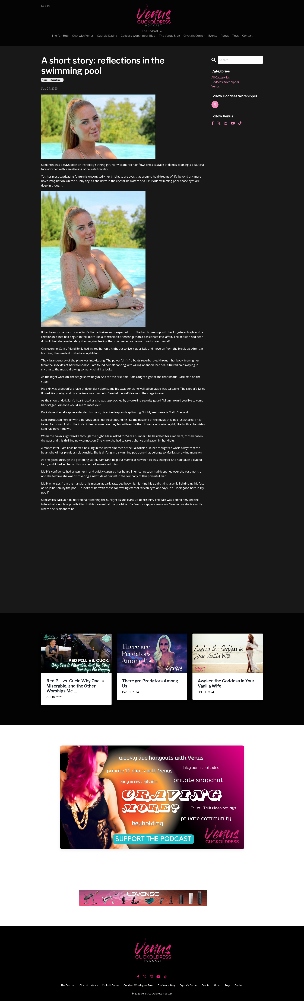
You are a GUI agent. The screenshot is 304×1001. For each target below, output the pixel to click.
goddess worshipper (52, 80)
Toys (235, 36)
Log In (45, 6)
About (225, 36)
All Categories (220, 77)
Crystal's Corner (194, 36)
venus (215, 86)
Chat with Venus (83, 36)
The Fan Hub (60, 36)
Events (212, 36)
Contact (247, 36)
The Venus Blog (169, 36)
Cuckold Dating (107, 36)
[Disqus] (123, 558)
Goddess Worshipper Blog (138, 36)
